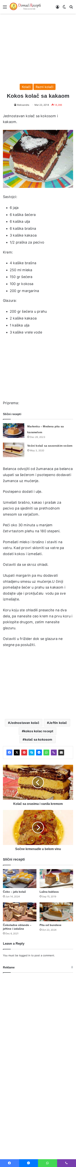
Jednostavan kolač (24, 723)
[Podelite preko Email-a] (61, 752)
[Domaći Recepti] (25, 7)
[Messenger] (39, 752)
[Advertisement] (38, 47)
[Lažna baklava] (56, 878)
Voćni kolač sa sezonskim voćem (49, 445)
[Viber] (54, 752)
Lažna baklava (49, 891)
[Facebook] (9, 752)
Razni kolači (44, 87)
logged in (24, 955)
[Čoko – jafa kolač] (19, 878)
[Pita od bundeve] (56, 911)
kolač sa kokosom (38, 739)
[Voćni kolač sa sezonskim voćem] (13, 450)
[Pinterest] (24, 752)
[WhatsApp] (46, 752)
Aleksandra (23, 104)
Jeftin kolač (58, 723)
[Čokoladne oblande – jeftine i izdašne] (19, 911)
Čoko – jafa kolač (14, 891)
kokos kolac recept (38, 731)
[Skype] (31, 752)
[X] (17, 752)
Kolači (26, 87)
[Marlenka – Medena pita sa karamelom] (13, 430)
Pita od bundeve (50, 925)
